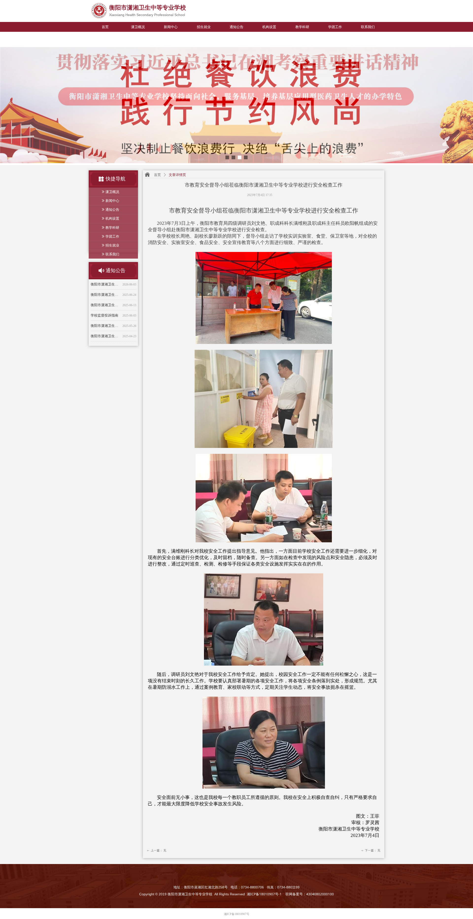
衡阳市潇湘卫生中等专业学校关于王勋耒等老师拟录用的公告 (105, 288)
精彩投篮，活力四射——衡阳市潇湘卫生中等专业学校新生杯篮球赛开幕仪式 (105, 340)
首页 (157, 175)
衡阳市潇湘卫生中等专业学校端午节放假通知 (105, 309)
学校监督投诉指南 (104, 299)
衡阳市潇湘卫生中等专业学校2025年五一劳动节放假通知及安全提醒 (105, 319)
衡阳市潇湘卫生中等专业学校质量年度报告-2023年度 (105, 330)
